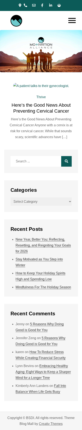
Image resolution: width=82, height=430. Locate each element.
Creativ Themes (51, 424)
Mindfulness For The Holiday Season (43, 287)
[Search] (66, 161)
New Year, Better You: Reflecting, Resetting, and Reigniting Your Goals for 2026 (43, 245)
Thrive (41, 97)
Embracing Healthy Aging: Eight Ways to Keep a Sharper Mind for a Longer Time (43, 372)
